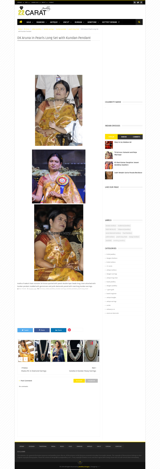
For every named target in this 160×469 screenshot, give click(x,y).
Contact (51, 2)
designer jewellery (112, 286)
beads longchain (111, 293)
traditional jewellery (124, 225)
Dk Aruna (26, 29)
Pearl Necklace (127, 233)
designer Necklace (112, 258)
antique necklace (111, 270)
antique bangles (111, 297)
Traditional (43, 446)
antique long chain (112, 278)
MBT (99, 466)
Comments (136, 137)
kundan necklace (111, 225)
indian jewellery (36, 29)
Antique (54, 22)
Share (42, 330)
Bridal (53, 446)
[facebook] (141, 2)
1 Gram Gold (35, 2)
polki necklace (110, 237)
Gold (29, 22)
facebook (91, 381)
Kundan (78, 22)
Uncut (66, 22)
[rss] (134, 2)
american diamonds (113, 313)
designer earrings (112, 274)
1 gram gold (110, 289)
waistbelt (108, 240)
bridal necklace (111, 262)
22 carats (109, 266)
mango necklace (134, 237)
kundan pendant (61, 29)
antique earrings (111, 301)
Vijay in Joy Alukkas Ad (122, 142)
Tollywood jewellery (124, 229)
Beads (62, 446)
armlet (108, 305)
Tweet (26, 330)
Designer (32, 446)
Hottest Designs (109, 22)
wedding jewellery (119, 240)
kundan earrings (49, 29)
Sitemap (19, 2)
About (44, 2)
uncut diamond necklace (113, 233)
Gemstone (92, 22)
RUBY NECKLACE (111, 229)
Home (20, 29)
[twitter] (137, 2)
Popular (111, 137)
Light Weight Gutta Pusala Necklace (128, 173)
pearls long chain (74, 29)
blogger (79, 381)
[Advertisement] (103, 11)
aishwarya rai (111, 309)
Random (124, 137)
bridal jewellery (111, 254)
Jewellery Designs (84, 466)
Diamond (40, 22)
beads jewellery (111, 282)
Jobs (26, 2)
